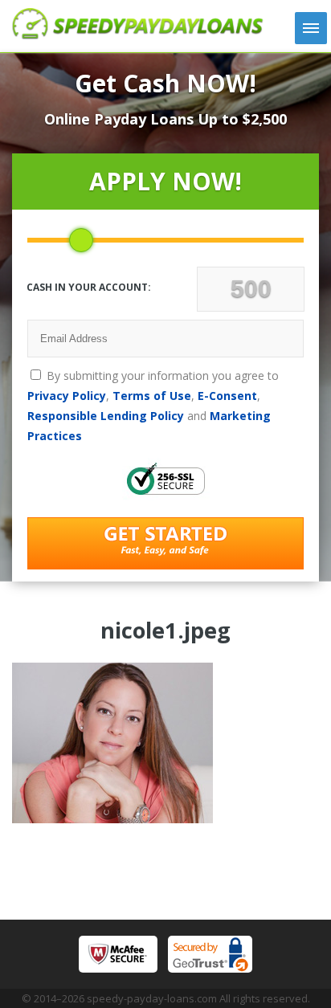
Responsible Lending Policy (105, 415)
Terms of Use (151, 395)
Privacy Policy (66, 395)
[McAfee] (118, 954)
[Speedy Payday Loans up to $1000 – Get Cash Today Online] (138, 34)
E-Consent (227, 395)
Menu (311, 28)
